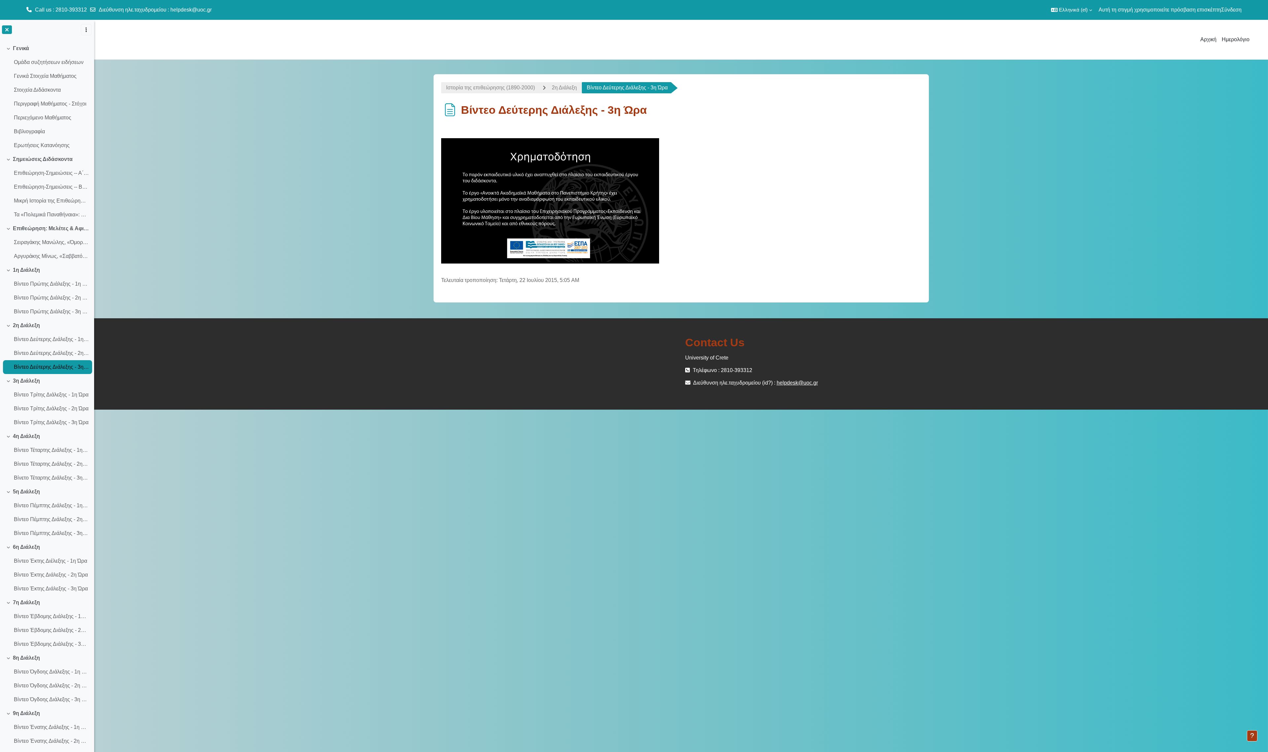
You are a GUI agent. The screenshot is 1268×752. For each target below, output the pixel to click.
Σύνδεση (1231, 10)
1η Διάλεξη (26, 270)
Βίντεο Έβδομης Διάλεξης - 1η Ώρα (51, 616)
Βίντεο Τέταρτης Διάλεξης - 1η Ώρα (51, 450)
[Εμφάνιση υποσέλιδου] (1252, 735)
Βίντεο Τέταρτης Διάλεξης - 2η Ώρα (51, 464)
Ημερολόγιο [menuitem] (1236, 39)
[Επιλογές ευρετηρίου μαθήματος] (86, 29)
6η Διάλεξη (26, 547)
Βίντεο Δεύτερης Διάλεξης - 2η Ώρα (51, 353)
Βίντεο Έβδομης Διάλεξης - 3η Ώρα (51, 644)
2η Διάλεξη (26, 325)
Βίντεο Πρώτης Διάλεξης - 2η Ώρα (51, 297)
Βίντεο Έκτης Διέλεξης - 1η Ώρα (50, 561)
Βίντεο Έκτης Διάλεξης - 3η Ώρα (51, 588)
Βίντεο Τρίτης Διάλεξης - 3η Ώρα (51, 422)
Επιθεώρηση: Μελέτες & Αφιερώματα (51, 228)
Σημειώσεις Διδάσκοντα (43, 159)
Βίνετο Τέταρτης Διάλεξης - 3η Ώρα (51, 478)
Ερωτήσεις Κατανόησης (42, 145)
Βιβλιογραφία (29, 131)
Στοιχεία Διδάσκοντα (37, 90)
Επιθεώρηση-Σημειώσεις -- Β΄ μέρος (51, 187)
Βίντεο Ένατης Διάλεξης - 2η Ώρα (51, 741)
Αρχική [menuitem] (1208, 39)
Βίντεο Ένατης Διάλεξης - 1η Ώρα (51, 727)
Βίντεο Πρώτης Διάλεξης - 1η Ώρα (51, 284)
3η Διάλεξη (26, 381)
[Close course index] (7, 29)
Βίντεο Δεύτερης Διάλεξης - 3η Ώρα (51, 367)
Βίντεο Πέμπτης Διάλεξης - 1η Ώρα (51, 505)
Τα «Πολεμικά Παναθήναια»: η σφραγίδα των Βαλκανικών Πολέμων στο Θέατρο (51, 214)
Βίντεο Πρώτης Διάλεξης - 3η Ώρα (51, 311)
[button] (1071, 10)
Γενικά (21, 48)
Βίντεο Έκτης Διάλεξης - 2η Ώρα (51, 575)
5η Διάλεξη (26, 491)
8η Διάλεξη (26, 658)
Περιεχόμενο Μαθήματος (42, 117)
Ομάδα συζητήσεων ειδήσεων (49, 62)
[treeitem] (47, 97)
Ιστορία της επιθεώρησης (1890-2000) (490, 87)
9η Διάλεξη (26, 713)
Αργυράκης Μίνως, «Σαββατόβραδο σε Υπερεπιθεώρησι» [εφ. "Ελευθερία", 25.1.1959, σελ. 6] (51, 256)
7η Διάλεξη (26, 602)
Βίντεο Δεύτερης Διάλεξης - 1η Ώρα (51, 339)
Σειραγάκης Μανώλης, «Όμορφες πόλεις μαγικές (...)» (51, 242)
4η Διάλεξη (26, 436)
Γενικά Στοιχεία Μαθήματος (45, 76)
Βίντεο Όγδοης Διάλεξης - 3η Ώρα (51, 699)
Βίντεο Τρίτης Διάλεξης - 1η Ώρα (51, 394)
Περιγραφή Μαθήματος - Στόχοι (50, 104)
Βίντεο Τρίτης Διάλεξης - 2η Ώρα (51, 408)
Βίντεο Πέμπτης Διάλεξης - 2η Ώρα (51, 519)
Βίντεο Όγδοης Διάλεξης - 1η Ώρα (51, 671)
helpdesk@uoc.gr (191, 10)
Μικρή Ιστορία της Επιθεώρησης (51, 201)
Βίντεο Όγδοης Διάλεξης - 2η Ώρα (51, 685)
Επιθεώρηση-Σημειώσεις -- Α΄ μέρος (51, 173)
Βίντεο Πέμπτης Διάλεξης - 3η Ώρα (51, 533)
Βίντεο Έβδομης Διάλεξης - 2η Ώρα (51, 630)
